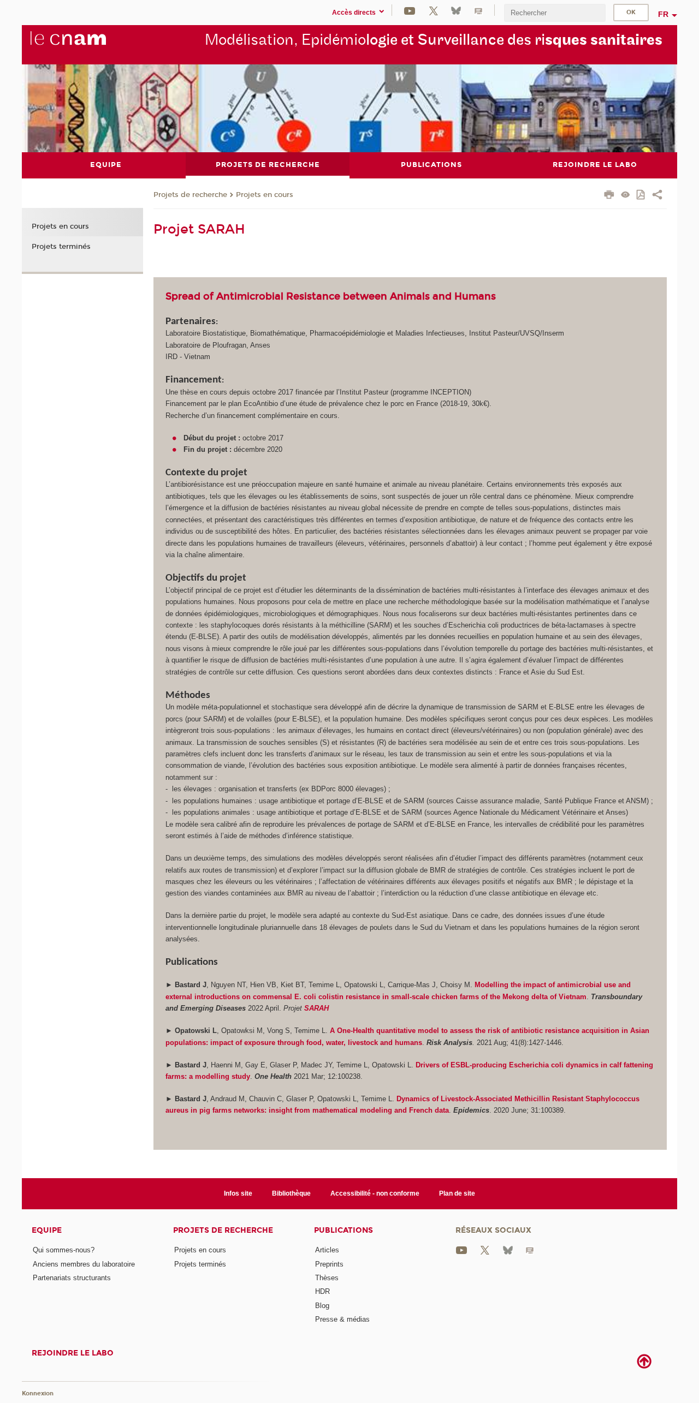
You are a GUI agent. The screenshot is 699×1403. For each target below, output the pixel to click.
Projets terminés (61, 246)
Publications (343, 1230)
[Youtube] (410, 10)
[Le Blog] (478, 10)
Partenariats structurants (72, 1278)
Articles (327, 1250)
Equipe (47, 1230)
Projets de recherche (190, 194)
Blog (322, 1305)
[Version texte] (625, 195)
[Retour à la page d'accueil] (86, 44)
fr (663, 14)
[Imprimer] (609, 195)
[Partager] (657, 195)
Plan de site (457, 1193)
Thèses (327, 1278)
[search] (555, 13)
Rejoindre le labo (73, 1353)
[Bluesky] (456, 10)
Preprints (329, 1264)
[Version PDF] (641, 195)
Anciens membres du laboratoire (84, 1264)
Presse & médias (342, 1319)
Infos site (238, 1193)
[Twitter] (434, 10)
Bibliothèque (291, 1193)
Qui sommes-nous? (63, 1250)
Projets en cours (264, 194)
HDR (322, 1291)
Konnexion (38, 1393)
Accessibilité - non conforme (374, 1193)
